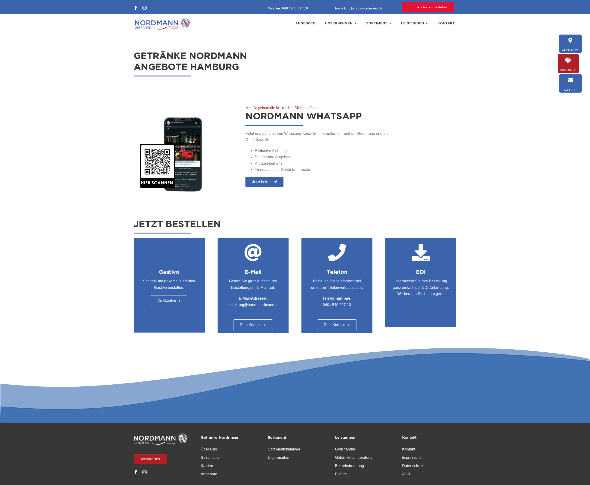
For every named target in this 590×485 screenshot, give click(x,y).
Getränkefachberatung (354, 457)
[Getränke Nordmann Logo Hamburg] (162, 19)
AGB (406, 474)
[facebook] (136, 8)
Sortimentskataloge (284, 449)
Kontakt (409, 449)
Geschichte (210, 457)
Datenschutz (412, 466)
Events (341, 474)
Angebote (209, 474)
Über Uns (209, 449)
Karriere (207, 466)
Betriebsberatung (349, 466)
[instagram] (144, 8)
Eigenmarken (279, 457)
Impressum (412, 457)
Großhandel (345, 449)
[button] (10, 475)
